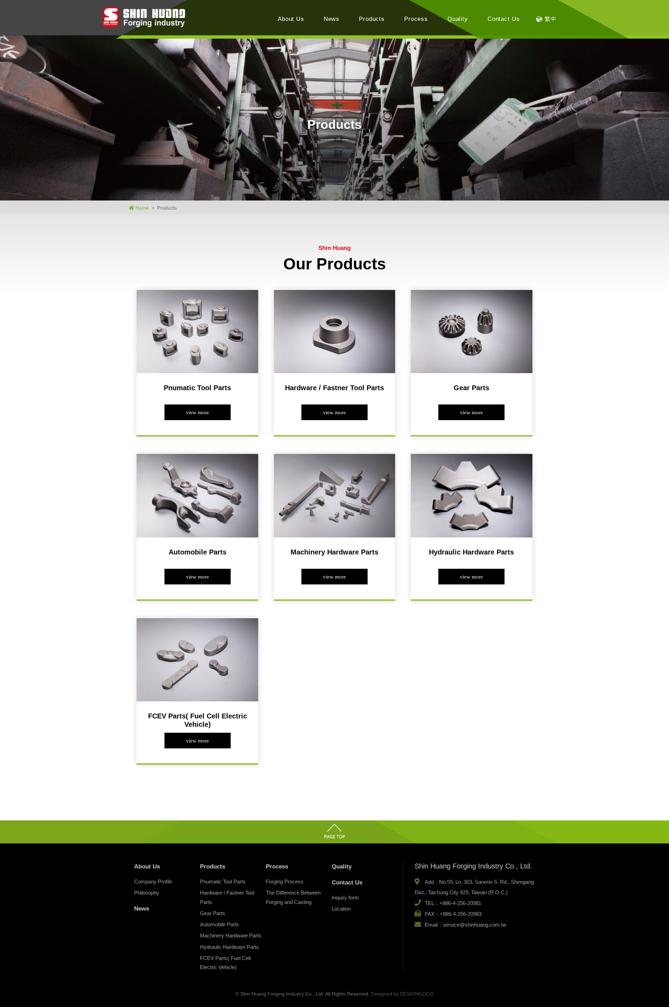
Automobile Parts (219, 924)
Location (341, 909)
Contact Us (503, 19)
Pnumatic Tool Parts (223, 881)
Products (372, 19)
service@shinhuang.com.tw (474, 925)
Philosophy (146, 893)
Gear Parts (212, 913)
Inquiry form (345, 897)
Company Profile (153, 881)
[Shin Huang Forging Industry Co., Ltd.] (144, 17)
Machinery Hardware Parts (230, 935)
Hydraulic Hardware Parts (229, 947)
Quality (457, 19)
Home (142, 208)
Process (416, 19)
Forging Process (284, 881)
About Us (291, 19)
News (331, 19)
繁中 (550, 19)
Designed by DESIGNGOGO (402, 994)
